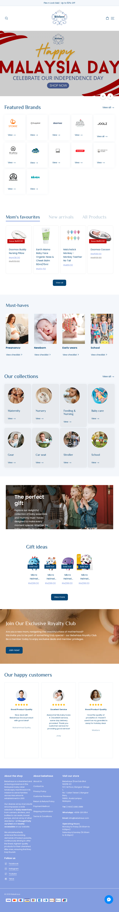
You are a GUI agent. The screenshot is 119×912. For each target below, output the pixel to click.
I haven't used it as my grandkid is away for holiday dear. (95, 716)
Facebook (13, 863)
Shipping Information (43, 811)
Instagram (14, 868)
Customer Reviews (42, 796)
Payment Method (41, 806)
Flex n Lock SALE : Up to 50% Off (59, 2)
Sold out (34, 576)
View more (59, 597)
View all (59, 282)
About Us (37, 781)
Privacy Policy (39, 791)
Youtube (13, 873)
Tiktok (11, 878)
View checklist (13, 354)
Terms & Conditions (42, 816)
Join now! (14, 650)
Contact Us (38, 786)
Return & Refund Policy (43, 801)
